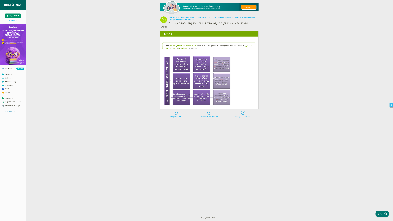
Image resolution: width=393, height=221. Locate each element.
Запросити (248, 7)
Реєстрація (13, 21)
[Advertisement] (209, 126)
